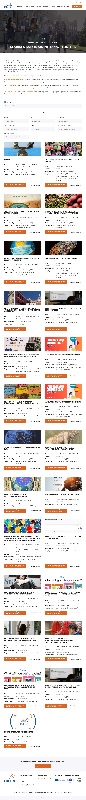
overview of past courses (51, 76)
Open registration (10, 133)
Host (32, 117)
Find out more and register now (15, 185)
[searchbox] (16, 122)
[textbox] (13, 137)
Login (77, 2)
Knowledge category (64, 125)
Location (60, 117)
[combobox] (16, 121)
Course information (35, 185)
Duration (7, 117)
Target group (9, 125)
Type (32, 125)
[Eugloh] (8, 5)
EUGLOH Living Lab (13, 85)
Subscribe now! (44, 766)
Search (9, 102)
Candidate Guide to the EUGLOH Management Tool (23, 92)
